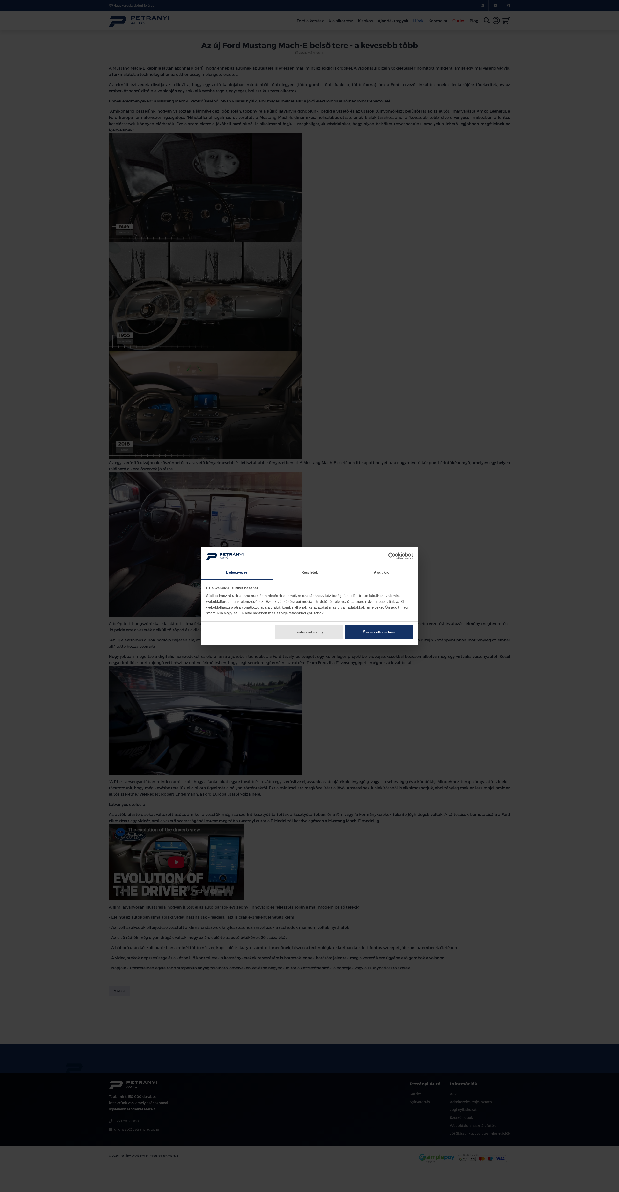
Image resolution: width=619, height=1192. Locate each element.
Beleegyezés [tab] (237, 572)
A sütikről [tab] (382, 572)
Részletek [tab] (309, 572)
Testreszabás (306, 632)
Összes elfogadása (379, 632)
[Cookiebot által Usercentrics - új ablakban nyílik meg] (392, 556)
